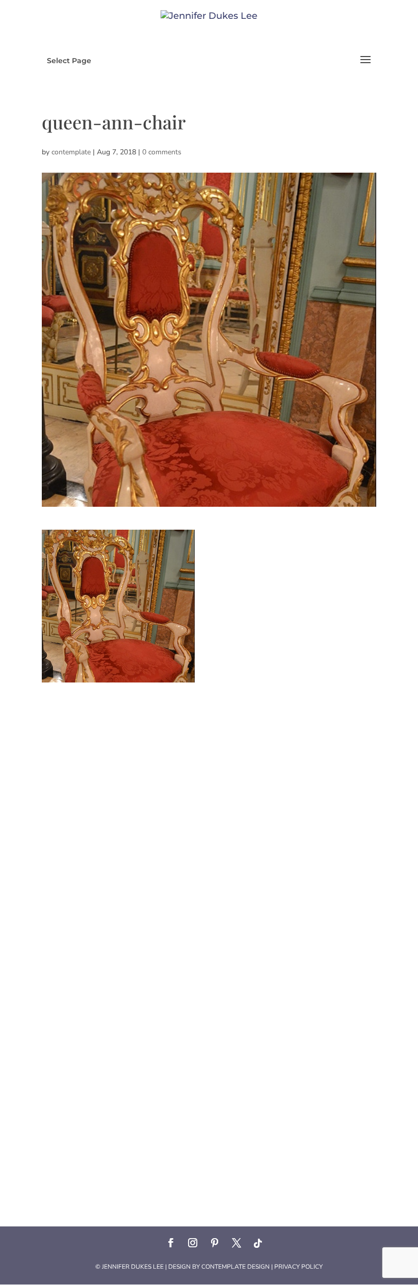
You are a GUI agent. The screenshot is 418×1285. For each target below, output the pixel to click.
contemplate (71, 152)
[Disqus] (209, 809)
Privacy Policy (298, 1267)
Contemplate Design (235, 1267)
